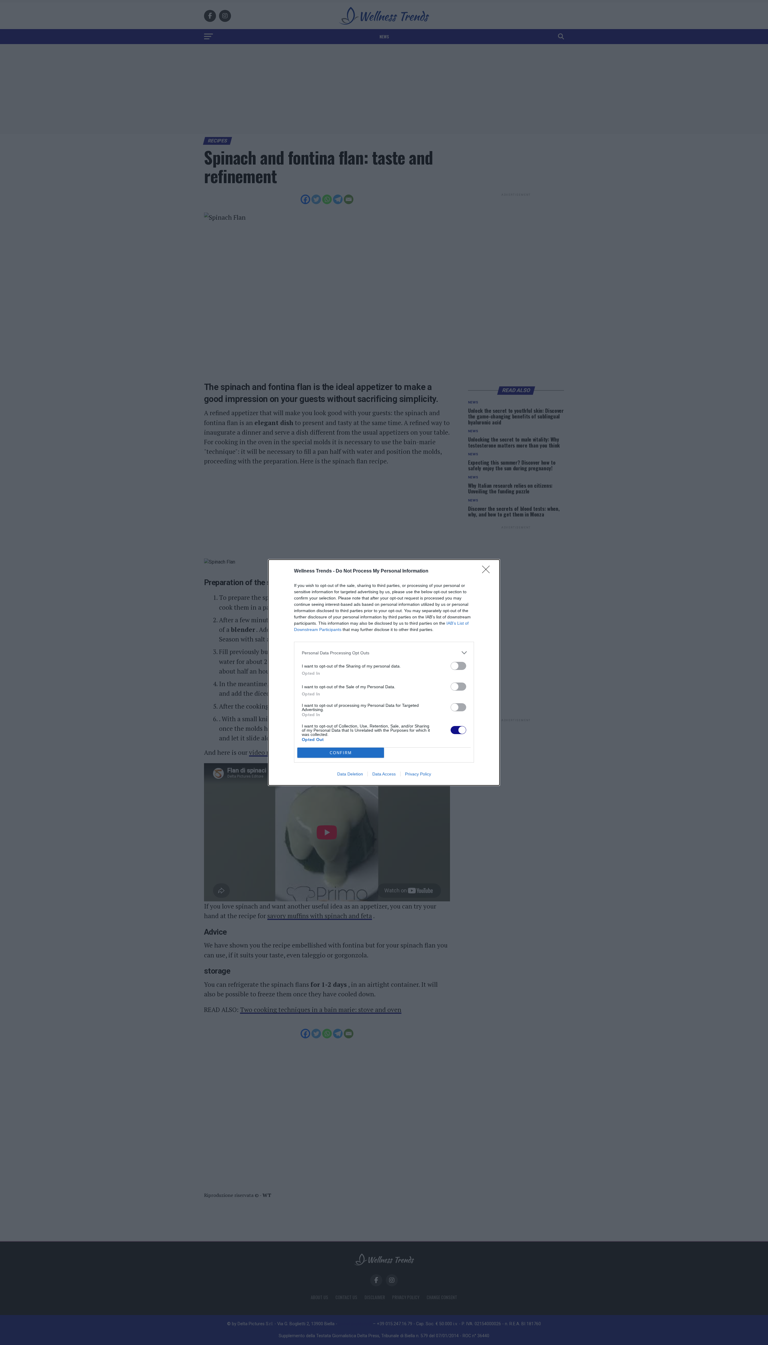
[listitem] (384, 653)
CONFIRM (341, 753)
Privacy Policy (418, 774)
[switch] (458, 666)
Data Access (384, 774)
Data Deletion (350, 774)
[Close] (488, 571)
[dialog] (384, 672)
